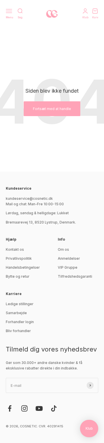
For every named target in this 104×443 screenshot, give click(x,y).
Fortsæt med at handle (52, 109)
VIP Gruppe (67, 267)
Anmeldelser (69, 258)
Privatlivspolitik (19, 258)
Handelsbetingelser (23, 267)
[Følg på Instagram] (24, 408)
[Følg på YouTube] (39, 408)
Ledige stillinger (20, 304)
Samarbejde (16, 313)
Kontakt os (15, 249)
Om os (63, 249)
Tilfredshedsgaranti (75, 276)
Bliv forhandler (18, 331)
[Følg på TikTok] (54, 408)
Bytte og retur (17, 276)
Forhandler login (20, 322)
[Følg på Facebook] (10, 408)
